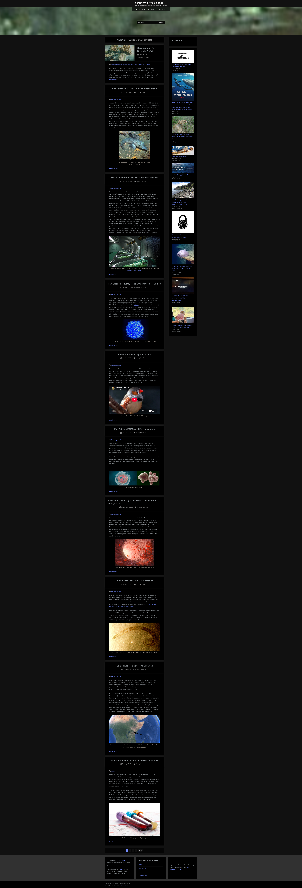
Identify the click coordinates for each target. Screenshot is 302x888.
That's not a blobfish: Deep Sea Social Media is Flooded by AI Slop (182, 268)
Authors (153, 9)
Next (140, 850)
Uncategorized (116, 99)
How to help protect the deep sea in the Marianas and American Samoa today (182, 202)
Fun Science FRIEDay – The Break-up (134, 666)
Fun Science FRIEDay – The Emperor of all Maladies (134, 284)
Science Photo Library (134, 270)
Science (147, 64)
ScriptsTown (124, 885)
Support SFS (162, 9)
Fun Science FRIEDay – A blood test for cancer (134, 760)
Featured (130, 64)
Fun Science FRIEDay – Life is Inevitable (134, 429)
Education (123, 64)
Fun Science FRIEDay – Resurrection (134, 580)
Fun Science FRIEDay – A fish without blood (134, 88)
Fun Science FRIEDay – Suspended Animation (134, 177)
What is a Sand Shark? (179, 156)
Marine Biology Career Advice (182, 175)
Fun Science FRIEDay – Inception (134, 354)
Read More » (113, 80)
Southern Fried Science (149, 2)
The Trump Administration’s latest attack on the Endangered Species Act (182, 137)
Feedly (121, 869)
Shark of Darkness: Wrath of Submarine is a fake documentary (181, 298)
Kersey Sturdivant (145, 57)
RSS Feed (122, 860)
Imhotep (136, 305)
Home (138, 9)
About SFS (145, 9)
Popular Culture (139, 64)
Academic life (115, 64)
